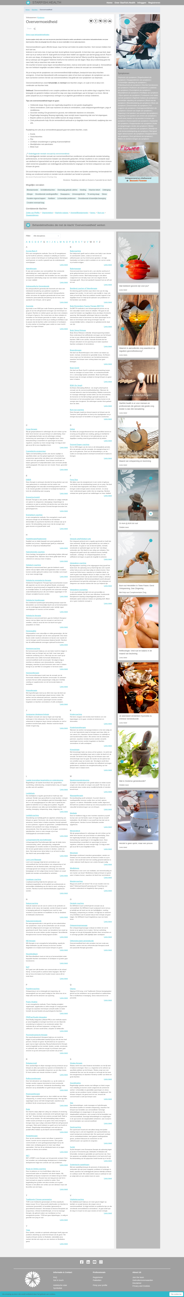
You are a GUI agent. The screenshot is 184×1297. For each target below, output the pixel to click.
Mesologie (74, 853)
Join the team (138, 1277)
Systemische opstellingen (79, 1165)
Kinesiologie (74, 750)
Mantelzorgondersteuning (79, 780)
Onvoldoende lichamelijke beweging (92, 198)
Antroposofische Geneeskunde (37, 286)
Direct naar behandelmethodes (37, 35)
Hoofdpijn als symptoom (149, 93)
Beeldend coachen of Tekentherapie (83, 288)
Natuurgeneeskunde (33, 921)
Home (109, 2)
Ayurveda (29, 306)
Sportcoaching (75, 1127)
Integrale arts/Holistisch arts (80, 539)
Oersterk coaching (77, 903)
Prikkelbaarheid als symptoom (129, 85)
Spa (71, 1103)
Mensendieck (75, 831)
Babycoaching (75, 251)
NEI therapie (30, 941)
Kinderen (40, 17)
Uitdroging (106, 190)
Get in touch (58, 1280)
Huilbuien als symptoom (139, 88)
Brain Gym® (74, 368)
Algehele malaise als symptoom (145, 98)
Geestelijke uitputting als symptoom (131, 100)
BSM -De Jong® (76, 385)
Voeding (83, 190)
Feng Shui (74, 480)
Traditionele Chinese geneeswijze (39, 1199)
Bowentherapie (75, 350)
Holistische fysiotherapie (35, 600)
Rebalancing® (31, 1063)
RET (27, 1156)
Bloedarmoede (32, 190)
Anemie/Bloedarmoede (79, 213)
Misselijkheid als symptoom (128, 93)
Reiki (28, 1109)
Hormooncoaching (33, 648)
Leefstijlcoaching (32, 815)
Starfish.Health (46, 2)
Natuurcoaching (32, 903)
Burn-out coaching (77, 410)
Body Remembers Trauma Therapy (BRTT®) (87, 306)
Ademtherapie (31, 269)
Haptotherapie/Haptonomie (36, 539)
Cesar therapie (31, 429)
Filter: (28, 236)
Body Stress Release (78, 330)
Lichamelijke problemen (67, 198)
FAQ (55, 1277)
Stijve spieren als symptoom (129, 95)
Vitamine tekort (94, 190)
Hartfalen (51, 198)
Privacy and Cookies (141, 1286)
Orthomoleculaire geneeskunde (82, 941)
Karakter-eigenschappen (36, 198)
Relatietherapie (32, 1136)
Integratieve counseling (79, 590)
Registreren (154, 2)
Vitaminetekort (47, 213)
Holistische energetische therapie (38, 580)
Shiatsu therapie (76, 1063)
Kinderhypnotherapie (78, 727)
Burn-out (101, 213)
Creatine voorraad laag (35, 203)
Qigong (72, 989)
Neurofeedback (32, 954)
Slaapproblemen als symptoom (139, 80)
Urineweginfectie (78, 194)
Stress (104, 194)
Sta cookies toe (176, 1294)
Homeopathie (31, 631)
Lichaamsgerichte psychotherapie (38, 840)
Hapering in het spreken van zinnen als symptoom (137, 116)
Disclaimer (136, 1283)
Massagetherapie (76, 795)
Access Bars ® (31, 251)
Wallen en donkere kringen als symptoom (133, 139)
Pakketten (97, 1280)
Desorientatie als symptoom (137, 105)
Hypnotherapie (31, 690)
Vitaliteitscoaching (77, 1199)
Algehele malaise (62, 213)
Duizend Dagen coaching (79, 444)
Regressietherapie (33, 1094)
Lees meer (64, 265)
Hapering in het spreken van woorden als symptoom (137, 113)
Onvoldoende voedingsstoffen (46, 194)
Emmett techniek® (33, 497)
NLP (27, 967)
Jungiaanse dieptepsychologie (37, 714)
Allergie (30, 194)
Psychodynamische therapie (36, 1035)
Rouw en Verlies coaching (36, 1169)
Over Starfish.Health (125, 2)
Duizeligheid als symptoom (140, 90)
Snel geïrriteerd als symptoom (141, 136)
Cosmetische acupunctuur (36, 451)
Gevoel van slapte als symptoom (139, 111)
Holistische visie (60, 1285)
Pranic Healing (31, 1002)
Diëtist (72, 429)
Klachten (35, 9)
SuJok (72, 1147)
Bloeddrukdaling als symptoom (139, 103)
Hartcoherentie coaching (35, 552)
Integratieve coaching (78, 563)
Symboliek (57, 1288)
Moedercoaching (76, 881)
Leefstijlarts (30, 793)
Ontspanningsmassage (78, 925)
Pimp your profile (100, 1285)
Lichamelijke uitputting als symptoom (132, 82)
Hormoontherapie (32, 673)
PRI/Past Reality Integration (36, 1017)
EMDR (28, 480)
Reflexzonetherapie (33, 1078)
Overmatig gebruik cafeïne (68, 190)
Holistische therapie (33, 615)
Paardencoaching (32, 989)
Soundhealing (75, 1083)
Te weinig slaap (94, 194)
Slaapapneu (65, 194)
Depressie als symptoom (127, 77)
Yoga (28, 1230)
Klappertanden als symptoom (141, 123)
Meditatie (73, 813)
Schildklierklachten (48, 190)
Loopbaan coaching (33, 879)
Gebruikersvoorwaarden (142, 1280)
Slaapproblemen (32, 215)
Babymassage (75, 269)
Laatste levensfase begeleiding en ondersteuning (44, 780)
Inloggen (141, 2)
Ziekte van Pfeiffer (33, 213)
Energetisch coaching (34, 515)
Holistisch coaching (33, 565)
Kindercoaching (76, 714)
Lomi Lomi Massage (33, 860)
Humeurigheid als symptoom (138, 121)
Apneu (93, 213)
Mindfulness (74, 868)
